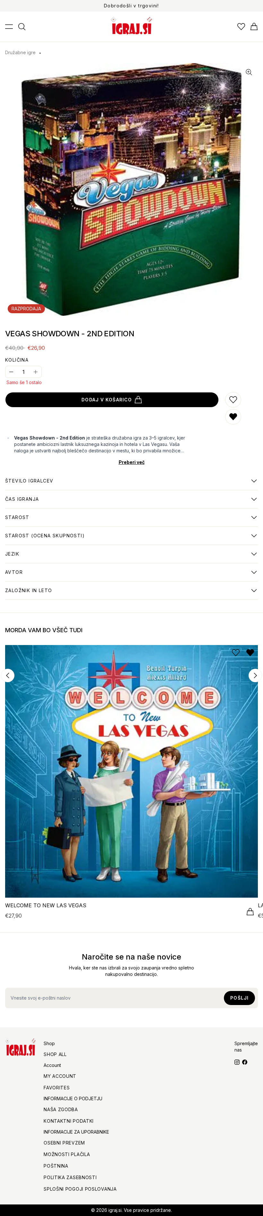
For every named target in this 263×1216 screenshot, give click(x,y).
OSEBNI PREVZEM (64, 1142)
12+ (17, 521)
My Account (60, 1076)
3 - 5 (29, 484)
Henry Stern (20, 575)
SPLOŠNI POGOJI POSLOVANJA (80, 1189)
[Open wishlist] (241, 26)
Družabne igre (20, 52)
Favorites (57, 1087)
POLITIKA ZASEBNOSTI (70, 1177)
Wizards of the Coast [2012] (39, 594)
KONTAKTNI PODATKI (69, 1121)
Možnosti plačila (67, 1154)
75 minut (22, 502)
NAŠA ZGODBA (61, 1109)
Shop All (55, 1054)
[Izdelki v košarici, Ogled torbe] (254, 26)
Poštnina (56, 1166)
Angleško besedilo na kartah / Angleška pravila (62, 557)
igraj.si (115, 1210)
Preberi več (132, 462)
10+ (45, 539)
